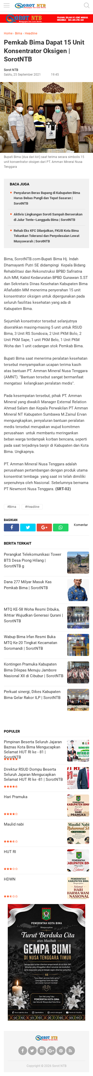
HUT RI (10, 851)
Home (8, 33)
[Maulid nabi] (78, 833)
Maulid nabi (14, 824)
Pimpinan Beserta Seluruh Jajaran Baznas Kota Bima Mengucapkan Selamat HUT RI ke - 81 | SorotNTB (33, 750)
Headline (31, 33)
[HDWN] (78, 888)
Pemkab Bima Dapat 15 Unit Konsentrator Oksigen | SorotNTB (44, 51)
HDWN (10, 879)
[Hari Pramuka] (78, 806)
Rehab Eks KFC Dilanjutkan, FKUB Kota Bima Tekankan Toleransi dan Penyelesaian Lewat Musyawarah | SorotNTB (46, 236)
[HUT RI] (78, 860)
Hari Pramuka (15, 797)
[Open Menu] (6, 6)
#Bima (11, 507)
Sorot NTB (59, 1066)
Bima (18, 33)
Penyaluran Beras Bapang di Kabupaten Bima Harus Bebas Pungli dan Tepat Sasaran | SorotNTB (47, 198)
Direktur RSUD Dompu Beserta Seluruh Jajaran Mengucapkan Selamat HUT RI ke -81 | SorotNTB (33, 774)
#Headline (32, 507)
